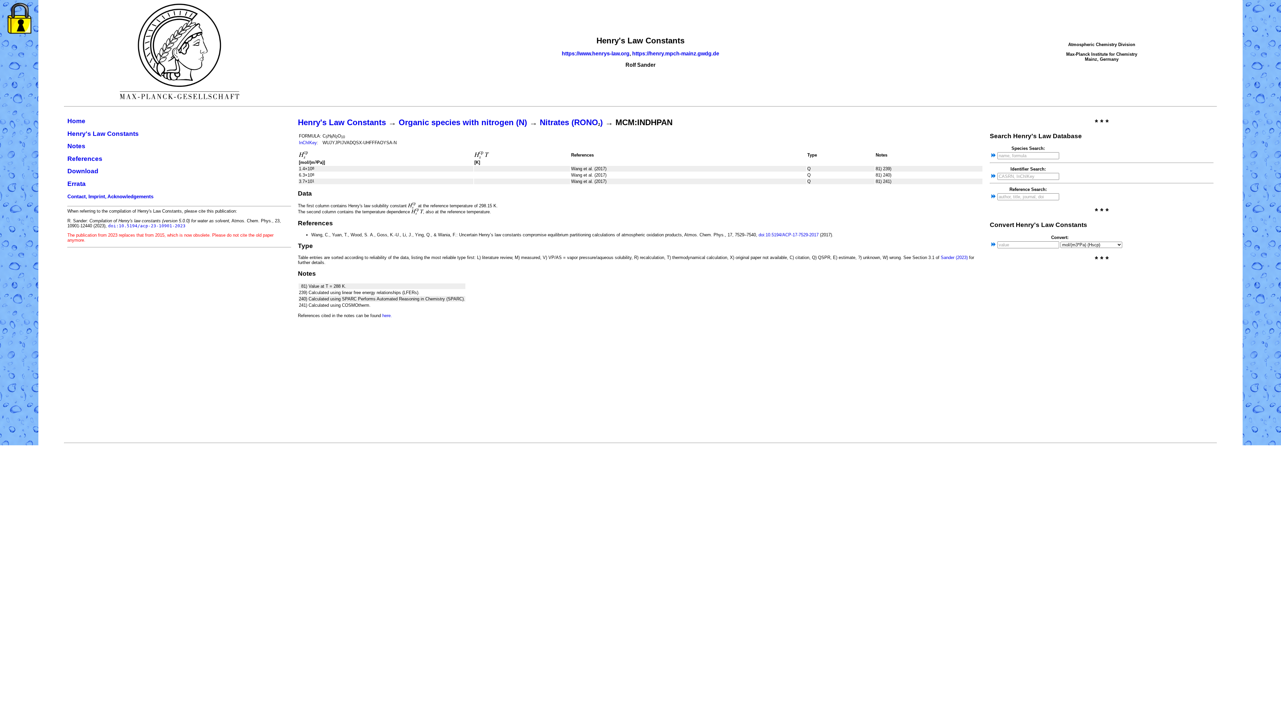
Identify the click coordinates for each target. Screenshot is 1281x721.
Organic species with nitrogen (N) (463, 122)
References (84, 158)
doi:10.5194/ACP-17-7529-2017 (789, 234)
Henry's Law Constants (103, 133)
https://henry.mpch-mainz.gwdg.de (675, 53)
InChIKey (308, 142)
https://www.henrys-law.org (595, 53)
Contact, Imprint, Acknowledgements (110, 196)
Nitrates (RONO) (571, 122)
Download (82, 171)
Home (76, 121)
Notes (76, 146)
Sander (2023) (954, 257)
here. (387, 315)
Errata (76, 183)
